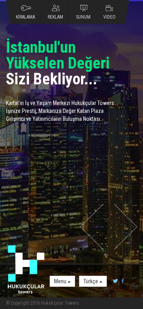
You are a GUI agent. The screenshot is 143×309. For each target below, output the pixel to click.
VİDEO (109, 17)
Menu (61, 281)
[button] (91, 227)
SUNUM (83, 17)
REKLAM (55, 17)
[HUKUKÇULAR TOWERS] (26, 270)
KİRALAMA (25, 17)
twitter (115, 281)
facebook (121, 281)
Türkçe (91, 281)
